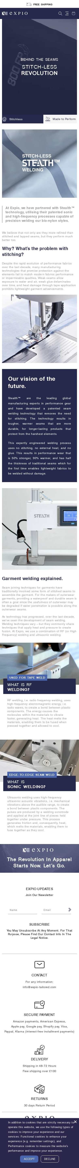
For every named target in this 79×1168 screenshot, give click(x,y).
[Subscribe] (69, 909)
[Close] (75, 1122)
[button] (60, 13)
